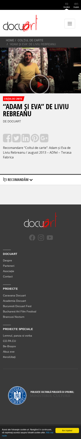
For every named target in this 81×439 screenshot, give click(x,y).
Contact (8, 276)
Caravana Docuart (14, 295)
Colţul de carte (30, 40)
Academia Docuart (14, 300)
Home (10, 40)
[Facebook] (32, 238)
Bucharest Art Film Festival (19, 311)
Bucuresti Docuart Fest (17, 306)
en (76, 4)
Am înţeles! (67, 430)
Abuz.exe (9, 351)
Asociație (8, 271)
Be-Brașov (9, 346)
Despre (7, 260)
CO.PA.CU (9, 340)
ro (67, 4)
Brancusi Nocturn (13, 316)
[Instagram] (41, 238)
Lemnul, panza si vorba (17, 335)
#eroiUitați (9, 357)
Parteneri (8, 265)
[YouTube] (50, 238)
